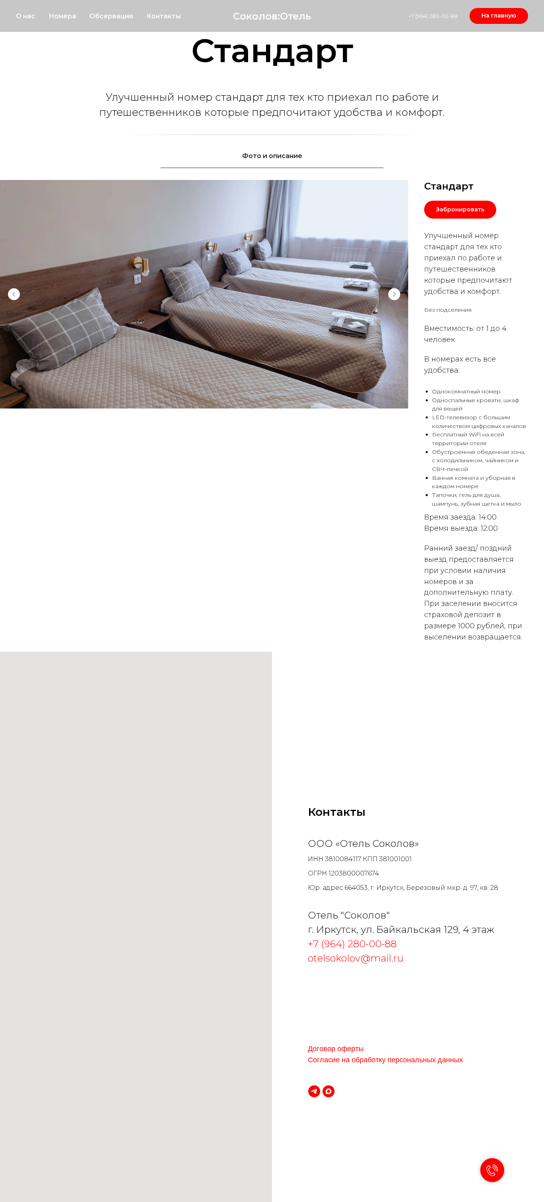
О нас (25, 16)
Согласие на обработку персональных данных (385, 1060)
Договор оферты (336, 1049)
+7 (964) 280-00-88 (433, 16)
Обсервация (111, 16)
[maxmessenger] (329, 1091)
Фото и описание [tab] (272, 156)
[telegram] (314, 1091)
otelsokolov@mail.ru (356, 958)
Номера (62, 16)
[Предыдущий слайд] (14, 294)
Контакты (164, 16)
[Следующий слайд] (394, 294)
